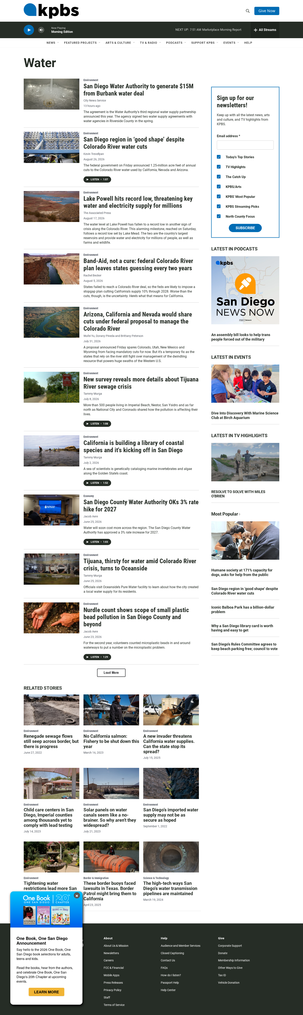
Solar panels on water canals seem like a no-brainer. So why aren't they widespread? (109, 817)
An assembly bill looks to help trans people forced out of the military (240, 337)
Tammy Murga (92, 393)
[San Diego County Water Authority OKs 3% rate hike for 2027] (51, 510)
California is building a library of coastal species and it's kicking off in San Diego (133, 446)
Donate (222, 953)
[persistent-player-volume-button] (41, 30)
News (51, 42)
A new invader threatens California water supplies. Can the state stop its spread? (169, 744)
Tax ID (222, 975)
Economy (88, 496)
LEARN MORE (46, 992)
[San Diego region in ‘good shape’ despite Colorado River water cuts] (51, 147)
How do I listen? (171, 975)
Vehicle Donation (229, 982)
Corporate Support (230, 945)
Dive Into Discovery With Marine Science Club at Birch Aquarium (244, 415)
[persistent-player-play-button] (29, 30)
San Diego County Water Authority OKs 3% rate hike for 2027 (140, 505)
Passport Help (170, 982)
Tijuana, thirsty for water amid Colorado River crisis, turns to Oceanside (139, 564)
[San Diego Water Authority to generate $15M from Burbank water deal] (51, 94)
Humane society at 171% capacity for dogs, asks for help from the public (241, 572)
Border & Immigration (96, 878)
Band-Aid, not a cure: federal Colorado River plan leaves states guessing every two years (138, 264)
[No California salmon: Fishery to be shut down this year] (111, 709)
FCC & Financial (114, 967)
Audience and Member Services (180, 945)
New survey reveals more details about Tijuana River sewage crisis (140, 383)
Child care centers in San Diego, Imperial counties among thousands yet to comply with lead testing (49, 817)
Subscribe (245, 228)
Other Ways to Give (230, 967)
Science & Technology (156, 878)
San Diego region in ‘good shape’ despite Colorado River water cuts (133, 143)
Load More (111, 673)
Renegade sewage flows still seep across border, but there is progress (51, 741)
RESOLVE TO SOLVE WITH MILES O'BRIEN (238, 494)
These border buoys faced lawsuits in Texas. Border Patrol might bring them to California (109, 891)
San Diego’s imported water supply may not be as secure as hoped (170, 815)
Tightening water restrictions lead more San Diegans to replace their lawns (50, 891)
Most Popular (224, 514)
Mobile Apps (111, 975)
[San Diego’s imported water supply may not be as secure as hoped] (171, 783)
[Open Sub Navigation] (58, 42)
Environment (90, 80)
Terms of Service (114, 1005)
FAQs (164, 967)
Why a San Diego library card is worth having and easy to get (242, 628)
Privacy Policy (112, 990)
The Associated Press (97, 213)
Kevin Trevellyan (93, 154)
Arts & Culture (118, 42)
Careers (109, 960)
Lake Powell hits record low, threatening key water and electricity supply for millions (138, 202)
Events (229, 42)
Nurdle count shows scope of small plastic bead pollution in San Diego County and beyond (136, 617)
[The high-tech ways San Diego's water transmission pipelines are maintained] (171, 857)
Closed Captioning (172, 953)
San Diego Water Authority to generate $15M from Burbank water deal (138, 90)
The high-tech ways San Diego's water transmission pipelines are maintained (170, 888)
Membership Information (234, 960)
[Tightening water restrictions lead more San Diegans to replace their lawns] (51, 857)
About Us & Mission (116, 945)
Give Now (266, 10)
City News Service (94, 100)
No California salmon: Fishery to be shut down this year (111, 741)
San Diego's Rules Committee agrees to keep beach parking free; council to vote (244, 646)
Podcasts (174, 42)
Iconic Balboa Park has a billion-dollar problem (242, 609)
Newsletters (111, 953)
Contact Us (168, 960)
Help (248, 42)
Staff (107, 997)
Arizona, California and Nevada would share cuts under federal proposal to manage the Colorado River (137, 321)
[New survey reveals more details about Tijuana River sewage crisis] (51, 387)
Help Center (168, 990)
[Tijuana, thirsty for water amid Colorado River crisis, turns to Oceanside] (51, 569)
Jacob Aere (90, 516)
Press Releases (113, 982)
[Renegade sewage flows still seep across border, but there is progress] (51, 709)
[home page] (51, 11)
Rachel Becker (92, 275)
